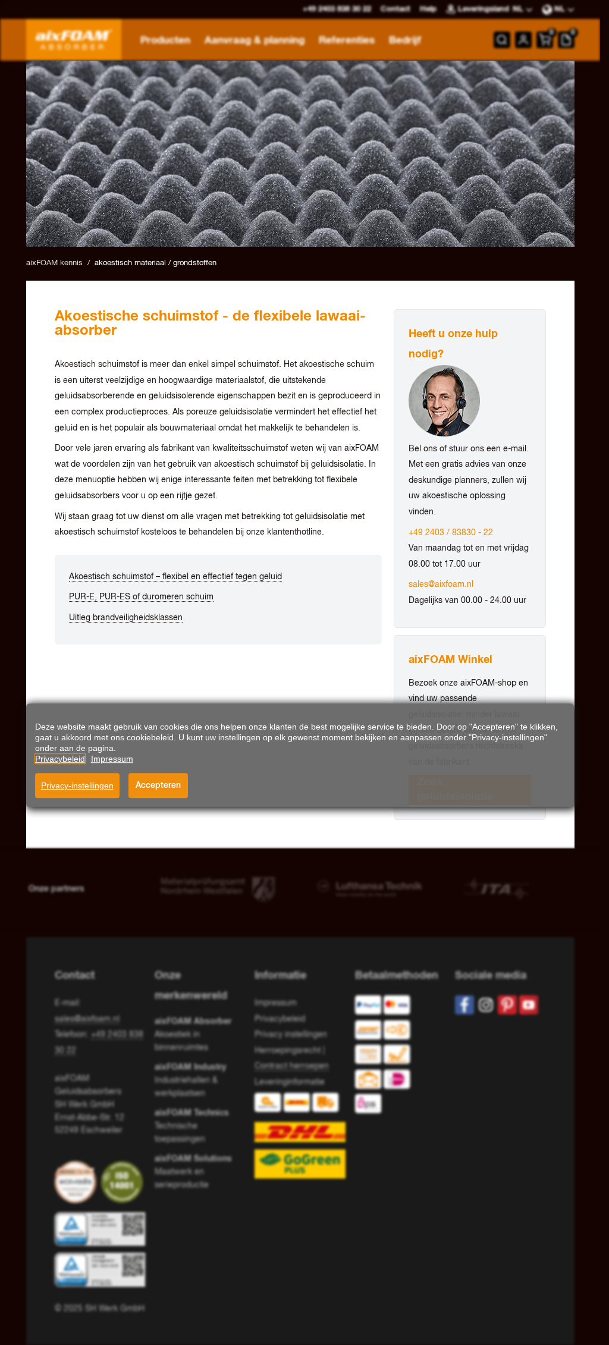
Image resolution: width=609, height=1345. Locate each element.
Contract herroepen (292, 1066)
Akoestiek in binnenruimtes (193, 1034)
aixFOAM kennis (54, 263)
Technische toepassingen (192, 1126)
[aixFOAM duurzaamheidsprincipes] (78, 1182)
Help (428, 9)
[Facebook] (464, 1004)
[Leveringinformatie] (300, 1136)
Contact (395, 9)
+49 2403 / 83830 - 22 (451, 533)
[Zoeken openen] (502, 40)
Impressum (276, 1003)
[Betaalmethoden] (395, 1057)
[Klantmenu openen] (523, 40)
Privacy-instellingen (77, 785)
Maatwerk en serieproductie (193, 1172)
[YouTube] (528, 1004)
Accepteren (158, 785)
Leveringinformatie (290, 1082)
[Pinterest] (507, 1004)
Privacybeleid (280, 1019)
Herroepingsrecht (288, 1051)
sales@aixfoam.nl (441, 584)
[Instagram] (485, 1004)
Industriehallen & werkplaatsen (190, 1080)
